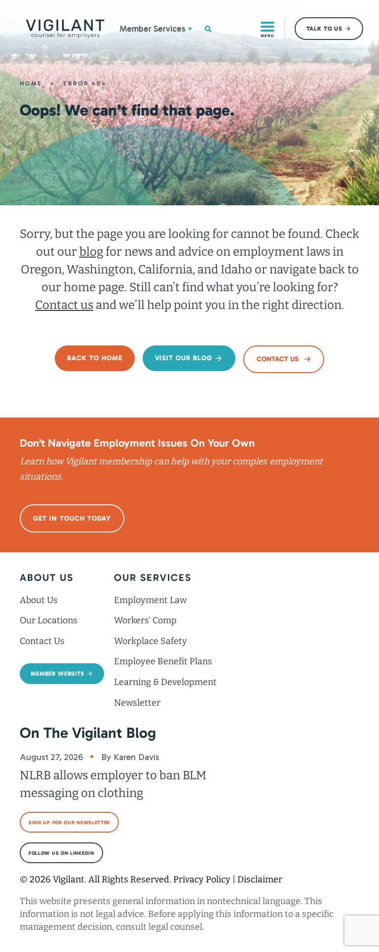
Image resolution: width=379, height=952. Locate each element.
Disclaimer (259, 879)
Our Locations (48, 620)
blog (91, 252)
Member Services (152, 29)
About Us (39, 600)
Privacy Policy (201, 879)
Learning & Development (165, 682)
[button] (190, 28)
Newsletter (137, 702)
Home (31, 83)
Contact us (64, 305)
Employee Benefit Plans (163, 661)
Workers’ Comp (145, 620)
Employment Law (150, 600)
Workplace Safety (150, 641)
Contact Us (42, 641)
